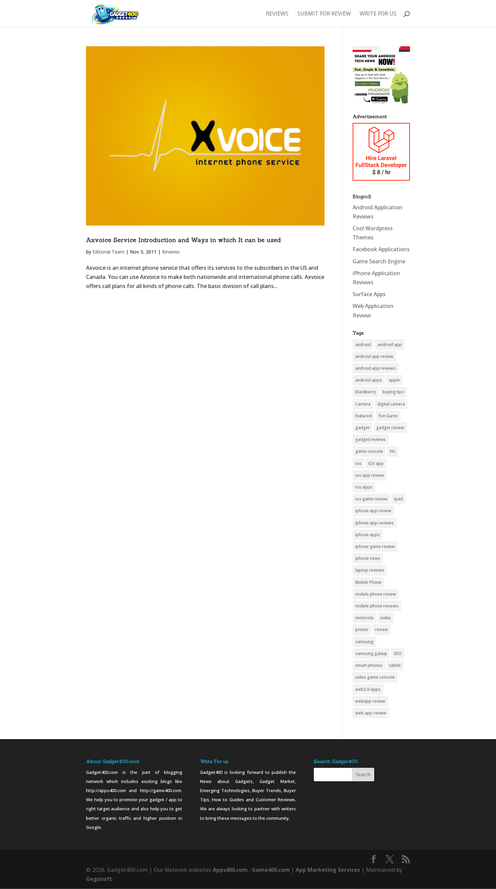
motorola (364, 618)
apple (394, 380)
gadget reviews (370, 439)
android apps (368, 380)
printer (361, 629)
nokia (385, 618)
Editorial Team (108, 252)
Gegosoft (99, 879)
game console (369, 451)
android (363, 344)
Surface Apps (369, 294)
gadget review (390, 427)
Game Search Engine (379, 261)
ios (358, 463)
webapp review (370, 701)
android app (390, 344)
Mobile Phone (368, 582)
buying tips (393, 392)
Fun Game (388, 416)
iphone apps (367, 535)
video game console (375, 677)
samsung (364, 642)
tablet (395, 665)
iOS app (376, 463)
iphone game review (375, 546)
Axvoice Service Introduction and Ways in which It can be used (183, 240)
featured (363, 416)
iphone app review (373, 511)
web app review (370, 713)
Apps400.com (230, 869)
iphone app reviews (374, 523)
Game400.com (271, 869)
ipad (398, 499)
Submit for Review (324, 14)
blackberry (365, 392)
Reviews (277, 14)
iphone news (367, 558)
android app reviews (375, 368)
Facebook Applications (381, 249)
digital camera (391, 404)
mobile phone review (375, 594)
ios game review (371, 499)
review (381, 629)
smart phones (369, 665)
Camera (362, 404)
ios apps (364, 487)
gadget (362, 427)
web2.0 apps (368, 689)
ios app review (369, 475)
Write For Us (378, 14)
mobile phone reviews (376, 606)
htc (392, 451)
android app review (374, 356)
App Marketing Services (328, 869)
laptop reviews (369, 570)
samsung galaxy (371, 653)
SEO (398, 653)
